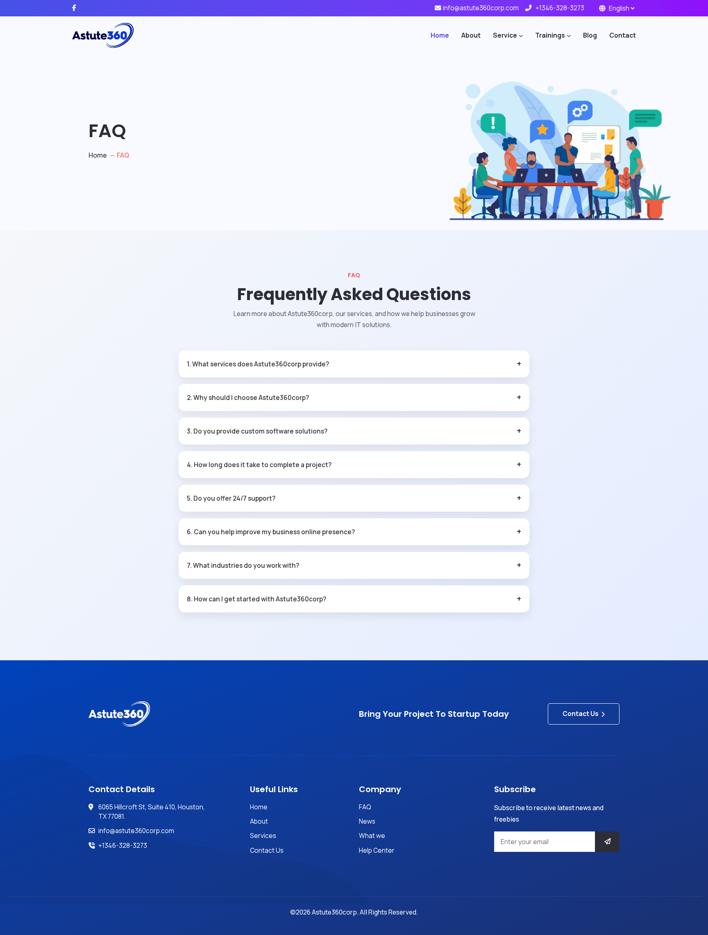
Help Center (377, 850)
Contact (622, 35)
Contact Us (581, 713)
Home (440, 35)
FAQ (365, 806)
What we (372, 835)
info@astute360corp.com (481, 7)
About (471, 35)
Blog (590, 35)
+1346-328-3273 (560, 7)
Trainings (550, 35)
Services (263, 835)
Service (505, 35)
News (367, 821)
